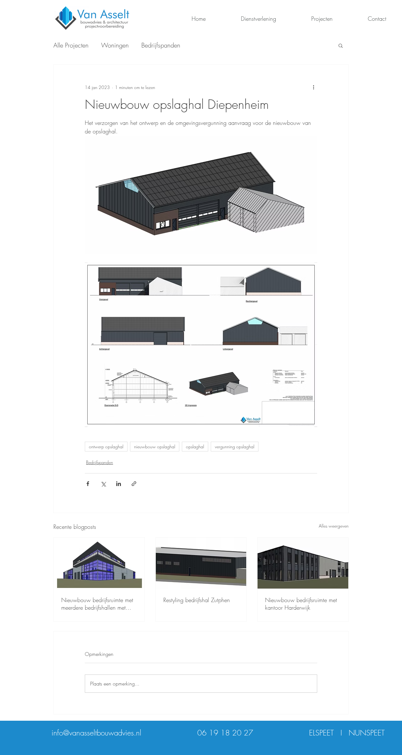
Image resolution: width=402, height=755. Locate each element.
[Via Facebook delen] (88, 484)
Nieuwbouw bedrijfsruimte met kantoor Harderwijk (301, 603)
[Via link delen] (134, 484)
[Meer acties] (313, 87)
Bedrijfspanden (160, 45)
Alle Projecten (71, 45)
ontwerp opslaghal (106, 447)
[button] (341, 45)
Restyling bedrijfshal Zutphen (196, 600)
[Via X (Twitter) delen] (103, 484)
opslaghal (195, 447)
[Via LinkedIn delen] (119, 484)
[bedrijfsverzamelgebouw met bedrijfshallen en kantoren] (99, 563)
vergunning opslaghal (234, 447)
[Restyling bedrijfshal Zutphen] (201, 563)
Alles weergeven (334, 526)
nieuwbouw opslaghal (154, 447)
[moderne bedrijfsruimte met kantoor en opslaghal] (303, 563)
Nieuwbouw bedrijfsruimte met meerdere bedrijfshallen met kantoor (97, 603)
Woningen (115, 45)
